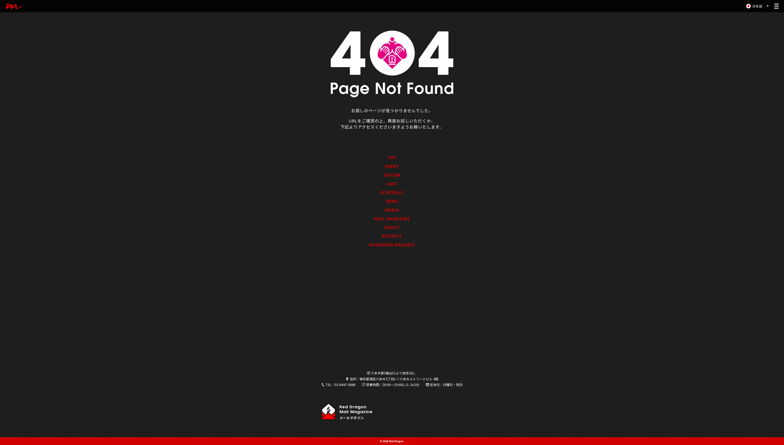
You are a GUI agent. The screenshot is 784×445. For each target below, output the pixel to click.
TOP (392, 157)
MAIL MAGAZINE (392, 219)
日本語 (757, 6)
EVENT (392, 166)
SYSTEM (392, 175)
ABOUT (392, 227)
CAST (392, 183)
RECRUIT (392, 236)
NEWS (392, 201)
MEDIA (392, 210)
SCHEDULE (392, 192)
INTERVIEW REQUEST (392, 245)
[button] (776, 6)
